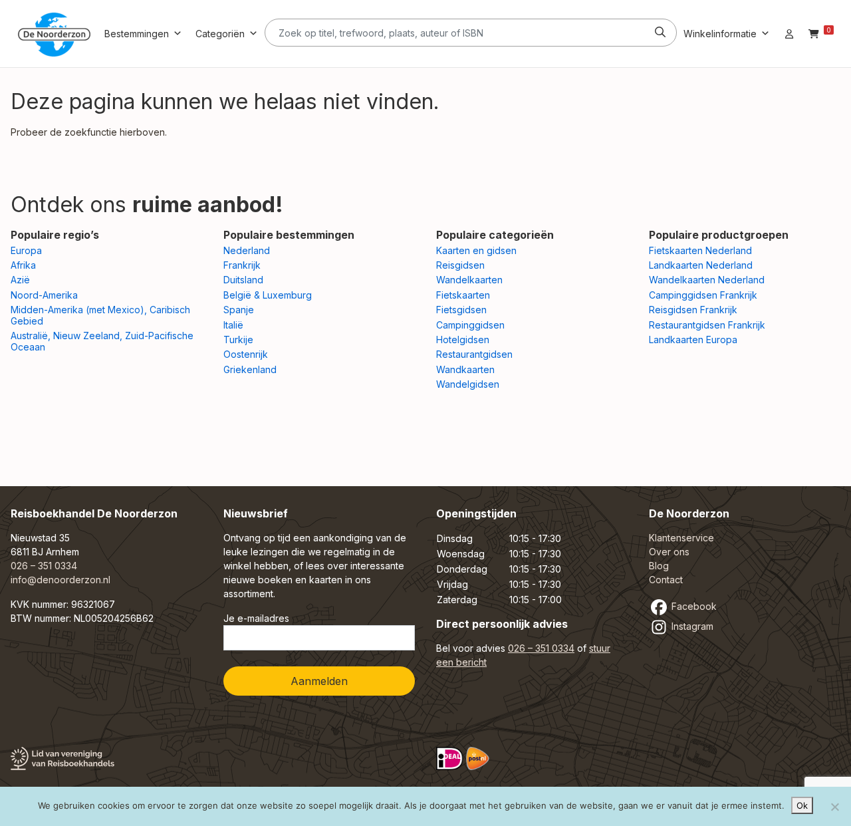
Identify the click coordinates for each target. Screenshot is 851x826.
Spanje (238, 309)
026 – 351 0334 (44, 565)
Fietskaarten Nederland (700, 250)
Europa (26, 250)
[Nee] (834, 806)
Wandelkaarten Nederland (707, 279)
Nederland (246, 250)
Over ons (669, 551)
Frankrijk (242, 265)
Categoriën (220, 33)
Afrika (23, 265)
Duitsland (243, 279)
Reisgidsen (460, 265)
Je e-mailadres (256, 618)
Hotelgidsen (462, 339)
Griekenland (250, 369)
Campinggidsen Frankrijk (703, 295)
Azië (20, 279)
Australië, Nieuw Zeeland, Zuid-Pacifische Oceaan (102, 341)
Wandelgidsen (467, 384)
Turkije (238, 339)
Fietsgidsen (461, 309)
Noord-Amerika (44, 295)
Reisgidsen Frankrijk (693, 309)
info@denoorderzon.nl (60, 579)
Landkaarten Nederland (701, 265)
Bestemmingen (136, 33)
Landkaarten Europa (693, 339)
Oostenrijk (245, 354)
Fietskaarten (463, 295)
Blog (659, 565)
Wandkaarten (465, 369)
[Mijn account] (789, 33)
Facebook (693, 606)
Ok (802, 805)
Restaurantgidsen (474, 354)
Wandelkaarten (469, 279)
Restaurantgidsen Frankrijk (707, 325)
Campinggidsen (470, 325)
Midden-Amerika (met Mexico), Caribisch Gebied (100, 315)
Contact (666, 579)
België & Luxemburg (267, 295)
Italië (233, 325)
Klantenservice (681, 537)
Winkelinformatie (720, 33)
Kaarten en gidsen (476, 250)
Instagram (691, 626)
